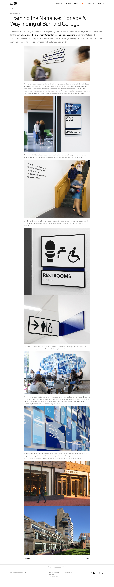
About (76, 3)
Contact (91, 3)
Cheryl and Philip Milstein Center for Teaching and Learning (48, 34)
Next (87, 558)
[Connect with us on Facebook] (97, 573)
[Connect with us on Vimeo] (91, 573)
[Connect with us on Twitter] (102, 573)
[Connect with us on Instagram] (99, 573)
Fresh (83, 3)
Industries (68, 3)
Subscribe (100, 3)
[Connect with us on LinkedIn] (94, 573)
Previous (27, 558)
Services (59, 3)
